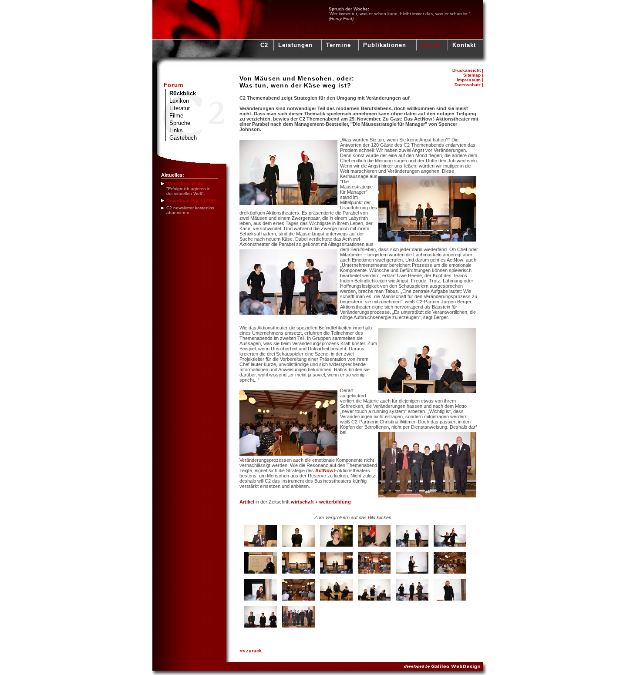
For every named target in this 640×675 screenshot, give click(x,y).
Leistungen (295, 45)
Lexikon (179, 100)
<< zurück (250, 650)
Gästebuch (183, 137)
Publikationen (384, 45)
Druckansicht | (467, 70)
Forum (431, 45)
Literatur (179, 108)
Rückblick (182, 93)
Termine (338, 45)
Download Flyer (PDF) (191, 200)
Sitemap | (473, 75)
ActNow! (325, 470)
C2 (264, 45)
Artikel (246, 501)
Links (176, 130)
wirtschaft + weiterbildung (321, 501)
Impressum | (470, 79)
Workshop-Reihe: (186, 183)
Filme (176, 115)
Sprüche (179, 123)
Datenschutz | (469, 84)
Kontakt (464, 45)
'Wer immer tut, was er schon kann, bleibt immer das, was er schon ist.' (399, 14)
